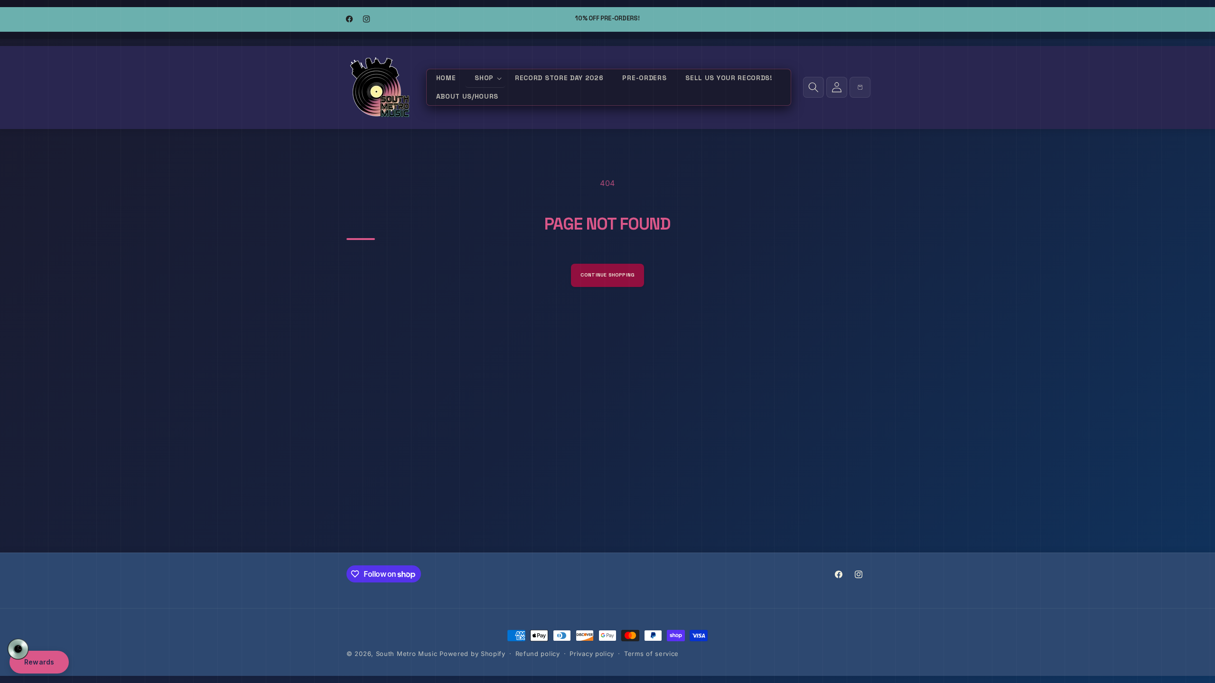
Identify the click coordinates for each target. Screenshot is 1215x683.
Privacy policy (592, 653)
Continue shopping (607, 275)
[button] (485, 78)
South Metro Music (407, 653)
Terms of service (651, 653)
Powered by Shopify (472, 653)
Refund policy (537, 653)
